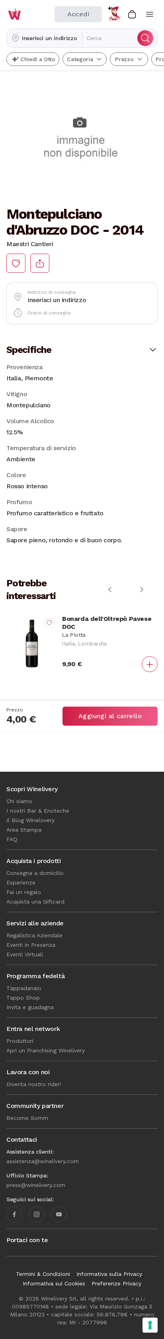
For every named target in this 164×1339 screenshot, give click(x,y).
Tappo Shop (23, 997)
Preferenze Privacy (116, 1283)
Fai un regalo (23, 892)
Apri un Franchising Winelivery (45, 1050)
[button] (44, 38)
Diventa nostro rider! (33, 1084)
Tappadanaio (23, 988)
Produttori (19, 1041)
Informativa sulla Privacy (109, 1274)
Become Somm (27, 1118)
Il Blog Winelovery (30, 820)
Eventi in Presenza (30, 945)
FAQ (12, 839)
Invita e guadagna (30, 1007)
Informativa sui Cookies (54, 1283)
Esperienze (20, 882)
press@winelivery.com (35, 1185)
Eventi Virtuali (24, 954)
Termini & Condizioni (43, 1274)
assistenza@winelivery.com (42, 1161)
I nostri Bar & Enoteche (37, 810)
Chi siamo (19, 801)
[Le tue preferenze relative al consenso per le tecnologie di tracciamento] (150, 1325)
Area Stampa (23, 830)
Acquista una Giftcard (35, 901)
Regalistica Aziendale (34, 935)
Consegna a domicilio (35, 873)
